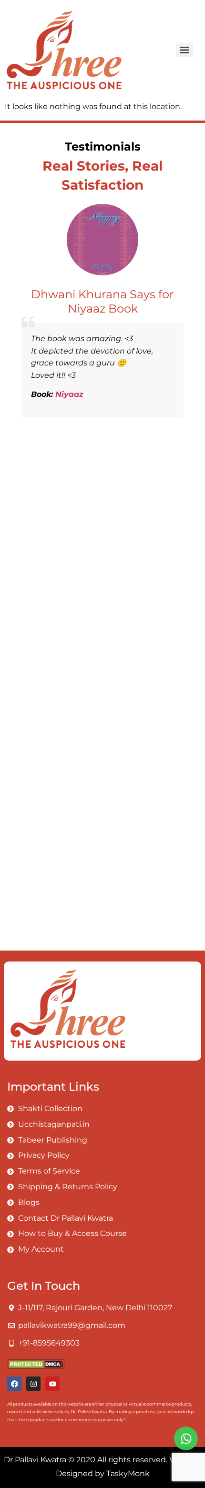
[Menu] (184, 50)
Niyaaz (69, 394)
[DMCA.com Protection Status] (35, 1366)
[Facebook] (14, 1384)
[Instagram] (33, 1384)
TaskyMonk (128, 1473)
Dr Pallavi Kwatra (35, 1459)
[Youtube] (52, 1384)
